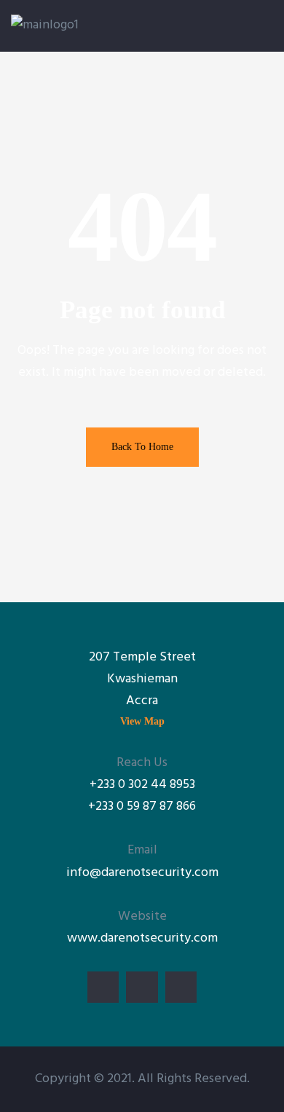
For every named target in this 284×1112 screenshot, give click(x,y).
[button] (142, 721)
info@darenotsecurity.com (142, 872)
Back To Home (142, 446)
